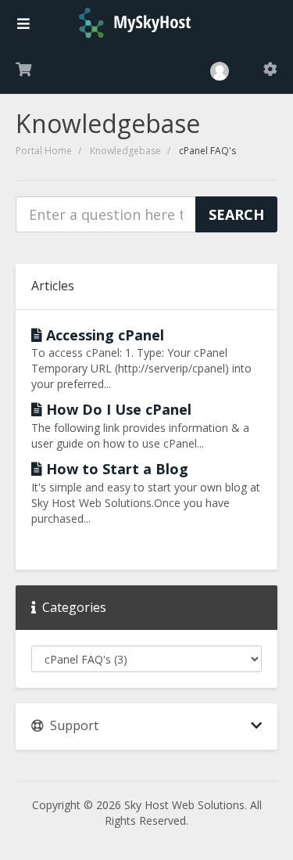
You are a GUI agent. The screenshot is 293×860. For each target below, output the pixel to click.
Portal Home (44, 150)
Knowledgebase (125, 150)
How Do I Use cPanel (116, 409)
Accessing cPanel (103, 335)
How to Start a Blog (115, 468)
